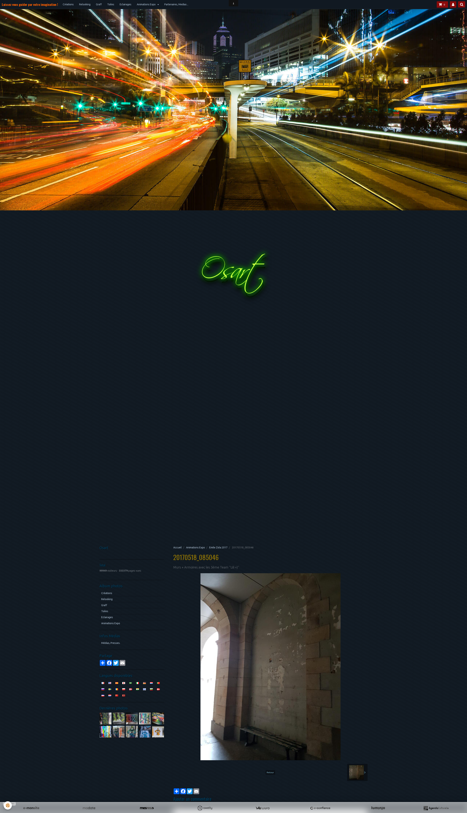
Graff (99, 4)
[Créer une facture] (262, 808)
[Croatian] (109, 695)
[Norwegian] (130, 689)
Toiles (110, 4)
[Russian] (102, 689)
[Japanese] (123, 683)
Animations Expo (146, 4)
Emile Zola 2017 (218, 547)
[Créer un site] (31, 808)
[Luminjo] (378, 808)
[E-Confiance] (320, 808)
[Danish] (158, 689)
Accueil (177, 547)
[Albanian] (123, 695)
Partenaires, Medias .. (176, 4)
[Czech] (102, 695)
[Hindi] (137, 689)
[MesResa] (147, 808)
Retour (270, 772)
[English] (109, 683)
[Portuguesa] (158, 683)
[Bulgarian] (151, 689)
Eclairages (125, 4)
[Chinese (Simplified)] (116, 695)
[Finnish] (144, 689)
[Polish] (123, 689)
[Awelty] (204, 808)
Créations (68, 4)
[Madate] (89, 808)
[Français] (102, 683)
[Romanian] (116, 689)
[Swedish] (109, 689)
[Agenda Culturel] (436, 808)
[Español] (116, 683)
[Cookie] (8, 805)
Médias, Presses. (110, 643)
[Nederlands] (151, 683)
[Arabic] (130, 683)
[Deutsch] (144, 683)
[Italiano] (137, 683)
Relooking (84, 4)
